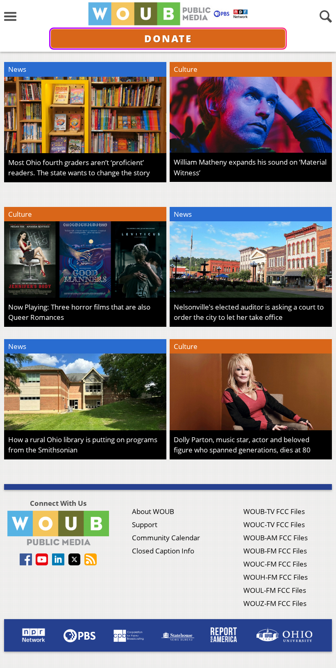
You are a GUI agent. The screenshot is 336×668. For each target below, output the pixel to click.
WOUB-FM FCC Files (275, 551)
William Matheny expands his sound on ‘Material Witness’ (250, 167)
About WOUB (153, 511)
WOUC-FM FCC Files (275, 564)
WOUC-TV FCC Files (274, 524)
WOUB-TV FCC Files (274, 511)
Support (144, 524)
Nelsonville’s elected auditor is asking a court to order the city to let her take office (249, 312)
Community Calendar (166, 537)
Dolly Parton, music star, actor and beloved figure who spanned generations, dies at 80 (242, 445)
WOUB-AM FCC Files (275, 537)
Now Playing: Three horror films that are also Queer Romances (79, 312)
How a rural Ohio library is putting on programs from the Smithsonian (82, 445)
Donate (168, 38)
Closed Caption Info (163, 551)
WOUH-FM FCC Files (275, 577)
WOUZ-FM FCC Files (274, 603)
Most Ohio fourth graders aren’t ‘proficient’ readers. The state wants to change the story (79, 168)
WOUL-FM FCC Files (274, 590)
